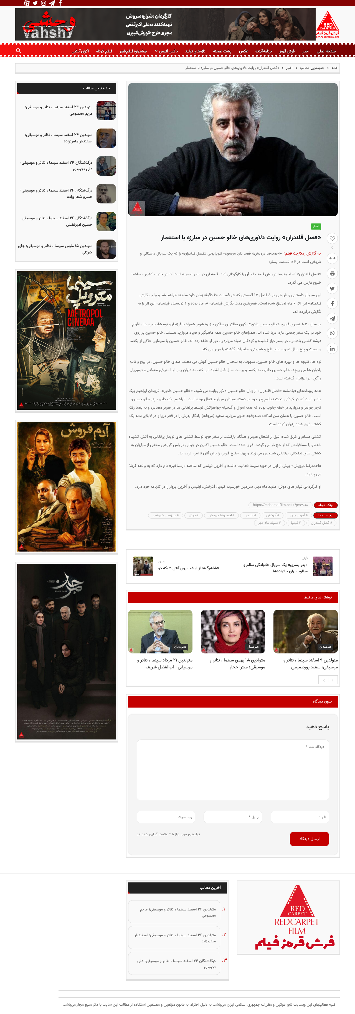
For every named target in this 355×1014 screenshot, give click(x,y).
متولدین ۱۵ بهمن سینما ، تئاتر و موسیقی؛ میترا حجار (237, 664)
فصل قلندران (320, 523)
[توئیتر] (332, 288)
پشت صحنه (222, 51)
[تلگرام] (332, 318)
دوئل (192, 515)
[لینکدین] (332, 348)
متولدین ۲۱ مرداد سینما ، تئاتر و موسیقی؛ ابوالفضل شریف (164, 664)
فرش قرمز (286, 51)
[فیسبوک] (332, 303)
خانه (334, 68)
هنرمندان (325, 646)
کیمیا (294, 523)
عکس (243, 51)
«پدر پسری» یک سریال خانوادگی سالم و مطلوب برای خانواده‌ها (276, 568)
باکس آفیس (168, 51)
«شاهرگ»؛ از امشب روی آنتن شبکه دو (188, 568)
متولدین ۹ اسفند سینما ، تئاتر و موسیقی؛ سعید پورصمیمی (310, 664)
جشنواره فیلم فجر (133, 51)
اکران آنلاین (80, 51)
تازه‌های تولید (195, 51)
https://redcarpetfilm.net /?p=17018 (280, 505)
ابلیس (249, 515)
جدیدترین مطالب (312, 68)
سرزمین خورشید (164, 515)
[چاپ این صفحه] (332, 273)
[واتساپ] (332, 333)
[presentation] (324, 679)
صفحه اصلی (326, 51)
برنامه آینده (263, 51)
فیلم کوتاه (104, 51)
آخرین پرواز (297, 515)
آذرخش (271, 515)
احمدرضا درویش (220, 515)
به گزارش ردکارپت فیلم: (302, 253)
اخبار (305, 51)
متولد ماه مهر (268, 523)
